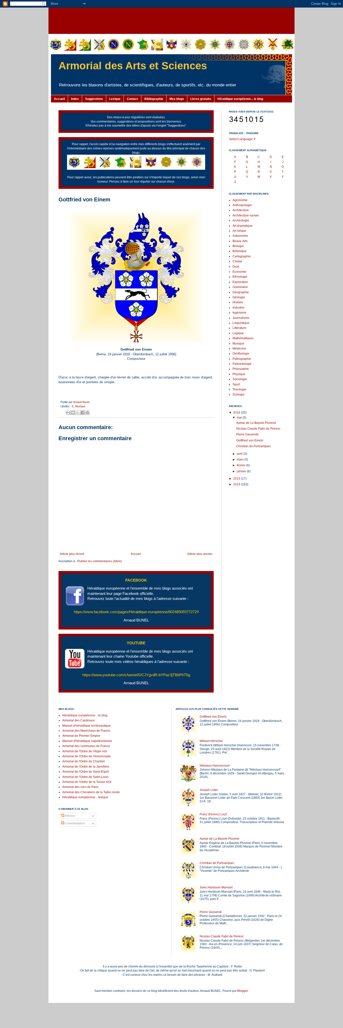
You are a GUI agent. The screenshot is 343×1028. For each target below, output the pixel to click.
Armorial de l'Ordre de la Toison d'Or (86, 782)
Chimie (237, 261)
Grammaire (240, 287)
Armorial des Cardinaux (78, 720)
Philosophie (241, 369)
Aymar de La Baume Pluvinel (256, 423)
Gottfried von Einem (249, 440)
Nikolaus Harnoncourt (215, 765)
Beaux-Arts (240, 241)
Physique (239, 374)
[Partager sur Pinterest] (87, 412)
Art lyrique (239, 231)
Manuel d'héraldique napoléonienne (87, 741)
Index (75, 99)
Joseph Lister (209, 790)
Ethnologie (240, 276)
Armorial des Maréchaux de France (86, 730)
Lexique (115, 99)
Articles (69, 816)
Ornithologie (241, 353)
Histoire (238, 302)
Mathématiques (243, 338)
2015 (237, 478)
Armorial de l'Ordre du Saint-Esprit (85, 771)
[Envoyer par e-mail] (68, 412)
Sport (236, 384)
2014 (237, 484)
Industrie (238, 307)
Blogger (242, 991)
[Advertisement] (171, 20)
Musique (80, 406)
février (241, 465)
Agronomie (240, 200)
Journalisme (241, 318)
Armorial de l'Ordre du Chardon (83, 761)
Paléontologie (242, 364)
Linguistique (241, 323)
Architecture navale (246, 215)
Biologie (238, 246)
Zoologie (239, 394)
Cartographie (242, 256)
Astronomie (240, 236)
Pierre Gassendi (247, 434)
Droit (236, 266)
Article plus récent (72, 554)
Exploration (240, 282)
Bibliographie (153, 99)
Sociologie (240, 379)
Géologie (239, 297)
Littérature (239, 328)
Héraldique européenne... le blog (240, 99)
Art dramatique (243, 225)
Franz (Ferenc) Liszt (213, 814)
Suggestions (94, 99)
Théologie (239, 389)
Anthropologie (242, 205)
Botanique (240, 251)
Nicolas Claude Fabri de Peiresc (258, 428)
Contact (132, 99)
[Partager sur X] (77, 412)
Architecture (241, 210)
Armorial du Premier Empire (81, 735)
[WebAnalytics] (69, 838)
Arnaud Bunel (81, 402)
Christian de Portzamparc (253, 446)
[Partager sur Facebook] (82, 412)
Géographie (241, 292)
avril (240, 453)
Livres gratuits (200, 99)
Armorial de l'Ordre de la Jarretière (85, 766)
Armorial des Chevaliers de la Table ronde (91, 792)
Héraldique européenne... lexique (85, 797)
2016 (237, 412)
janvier (242, 471)
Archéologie (241, 220)
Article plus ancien (199, 554)
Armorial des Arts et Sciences (133, 66)
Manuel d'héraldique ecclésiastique (86, 725)
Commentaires (74, 823)
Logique (238, 333)
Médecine (239, 348)
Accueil (59, 99)
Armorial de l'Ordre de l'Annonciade (86, 756)
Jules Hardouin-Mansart (216, 887)
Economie (239, 271)
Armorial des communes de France (86, 746)
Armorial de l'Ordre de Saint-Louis (85, 777)
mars (240, 459)
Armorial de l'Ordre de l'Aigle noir (84, 751)
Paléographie (242, 359)
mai (240, 417)
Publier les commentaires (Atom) (99, 561)
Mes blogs (176, 99)
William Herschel (211, 741)
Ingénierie (239, 312)
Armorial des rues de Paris (80, 787)
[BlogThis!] (73, 412)
